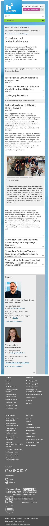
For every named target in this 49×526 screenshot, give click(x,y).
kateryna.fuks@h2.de (18, 353)
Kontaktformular (16, 518)
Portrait (28, 422)
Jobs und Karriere (31, 445)
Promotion (29, 400)
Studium (8, 377)
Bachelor (8, 381)
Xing (26, 470)
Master (8, 384)
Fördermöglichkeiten (12, 452)
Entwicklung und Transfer (34, 394)
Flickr (18, 470)
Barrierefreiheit (20, 521)
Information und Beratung (14, 449)
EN (23, 6)
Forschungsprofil (31, 381)
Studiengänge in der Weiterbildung (12, 419)
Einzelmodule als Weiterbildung (11, 429)
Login (7, 518)
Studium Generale (11, 433)
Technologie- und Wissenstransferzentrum (34, 390)
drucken (12, 482)
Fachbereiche (23, 27)
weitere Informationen (14, 321)
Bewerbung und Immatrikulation (11, 395)
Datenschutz (9, 521)
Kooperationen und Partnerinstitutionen (12, 459)
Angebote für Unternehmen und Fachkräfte (11, 437)
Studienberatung (11, 402)
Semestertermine (11, 405)
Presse (42, 6)
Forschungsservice (31, 397)
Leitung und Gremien (33, 427)
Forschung (29, 377)
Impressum (34, 518)
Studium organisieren (12, 399)
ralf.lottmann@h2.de (18, 308)
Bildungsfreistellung (12, 455)
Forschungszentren (32, 387)
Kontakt (28, 6)
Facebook (15, 470)
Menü (7, 16)
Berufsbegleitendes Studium (12, 390)
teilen (11, 479)
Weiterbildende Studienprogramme (12, 424)
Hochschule (14, 27)
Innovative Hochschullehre (34, 439)
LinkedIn (22, 470)
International (34, 30)
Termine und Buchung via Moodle (17, 362)
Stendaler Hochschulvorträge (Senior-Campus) (14, 444)
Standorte (35, 6)
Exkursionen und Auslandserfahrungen (17, 34)
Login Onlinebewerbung (31, 9)
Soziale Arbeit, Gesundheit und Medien (17, 30)
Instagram (7, 470)
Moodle (15, 318)
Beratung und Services (33, 442)
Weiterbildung (10, 415)
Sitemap (26, 518)
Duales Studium (11, 387)
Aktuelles (29, 403)
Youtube (11, 470)
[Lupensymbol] (42, 9)
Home (7, 27)
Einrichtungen (30, 433)
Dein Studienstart (11, 408)
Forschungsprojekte (32, 384)
